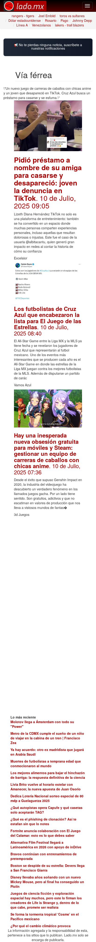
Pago (64, 20)
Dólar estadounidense (24, 20)
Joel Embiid (46, 15)
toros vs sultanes (72, 15)
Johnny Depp (82, 20)
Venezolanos (41, 25)
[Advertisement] (48, 567)
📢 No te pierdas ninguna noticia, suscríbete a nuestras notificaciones (48, 46)
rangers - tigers (23, 15)
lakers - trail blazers (69, 25)
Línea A (22, 25)
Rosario (50, 20)
